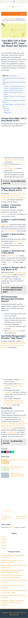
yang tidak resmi (11, 432)
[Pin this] (8, 452)
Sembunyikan (13, 76)
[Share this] (2, 452)
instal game (9, 262)
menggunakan (8, 392)
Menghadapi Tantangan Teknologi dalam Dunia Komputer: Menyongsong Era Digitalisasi (12, 602)
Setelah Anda (5, 224)
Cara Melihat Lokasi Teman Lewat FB (18, 460)
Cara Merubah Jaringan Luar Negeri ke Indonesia (17, 467)
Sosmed (3, 542)
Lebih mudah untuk (9, 168)
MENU (24, 14)
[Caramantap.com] (14, 6)
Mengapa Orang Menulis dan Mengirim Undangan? (21, 516)
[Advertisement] (14, 142)
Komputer (4, 540)
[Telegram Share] (10, 452)
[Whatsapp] (13, 452)
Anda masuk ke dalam (12, 256)
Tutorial (3, 548)
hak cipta (22, 379)
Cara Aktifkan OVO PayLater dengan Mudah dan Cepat (6, 517)
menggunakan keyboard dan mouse (14, 160)
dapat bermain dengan (14, 331)
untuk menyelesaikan (10, 231)
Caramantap (8, 511)
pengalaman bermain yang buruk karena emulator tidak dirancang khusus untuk (13, 403)
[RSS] (14, 1)
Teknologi (4, 545)
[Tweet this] (5, 452)
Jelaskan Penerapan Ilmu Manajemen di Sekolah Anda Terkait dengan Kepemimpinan (17, 475)
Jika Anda (16, 243)
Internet (3, 537)
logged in (11, 527)
